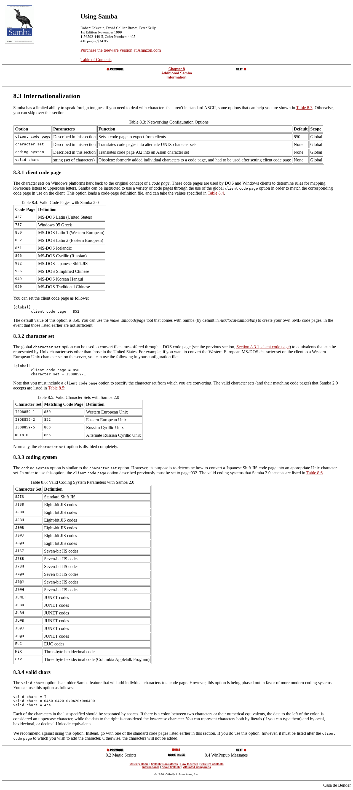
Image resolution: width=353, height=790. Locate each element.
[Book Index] (176, 756)
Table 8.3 (304, 107)
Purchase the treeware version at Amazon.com (121, 50)
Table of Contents (96, 59)
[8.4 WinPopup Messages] (238, 70)
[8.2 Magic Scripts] (115, 70)
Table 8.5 (56, 388)
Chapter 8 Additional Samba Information (176, 73)
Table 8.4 (216, 193)
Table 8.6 (314, 472)
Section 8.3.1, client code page (263, 346)
